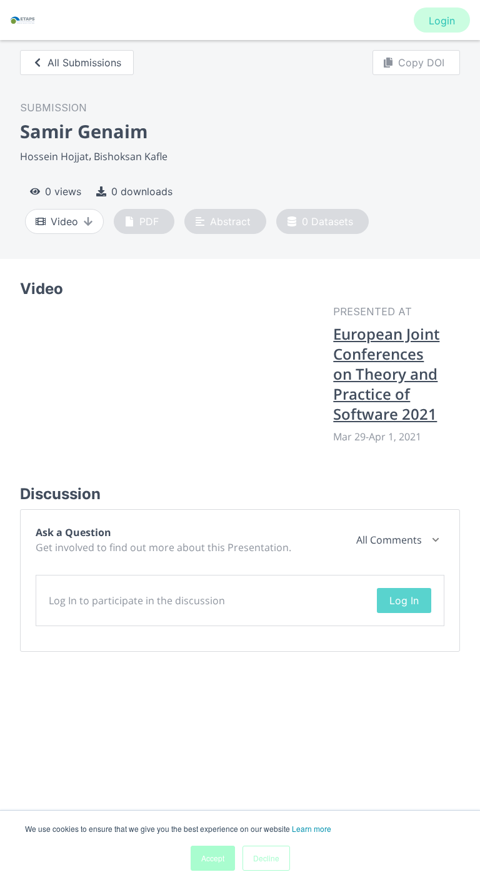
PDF (149, 221)
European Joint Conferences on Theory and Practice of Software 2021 (386, 374)
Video (64, 221)
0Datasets (327, 221)
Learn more (311, 828)
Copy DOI (421, 62)
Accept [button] (212, 858)
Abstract (230, 221)
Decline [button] (266, 858)
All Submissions (84, 62)
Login (442, 20)
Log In (404, 600)
